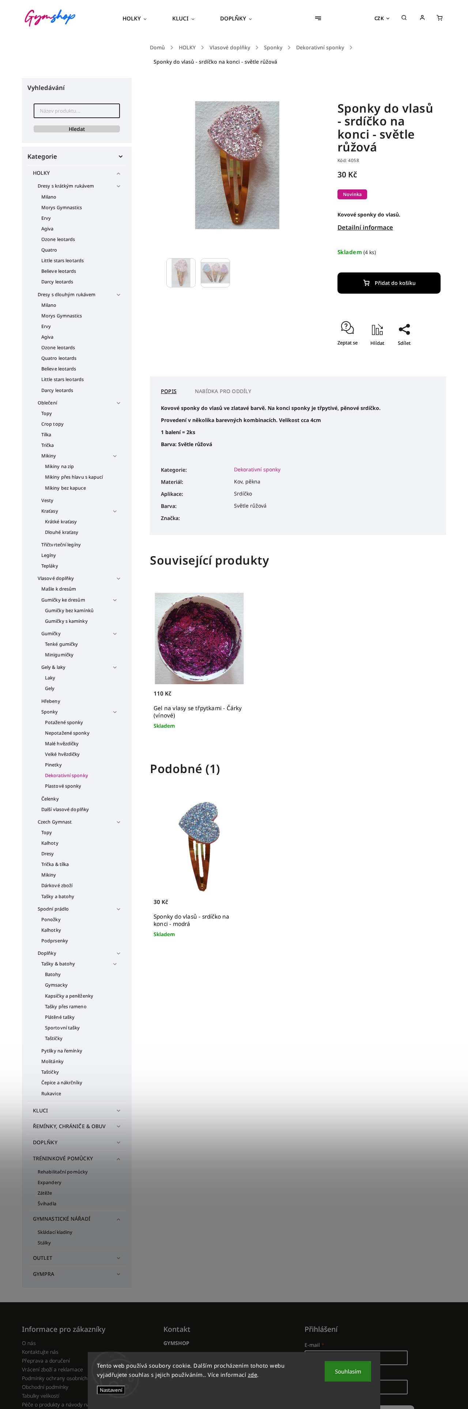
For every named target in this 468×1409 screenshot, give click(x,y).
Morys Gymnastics (61, 207)
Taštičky (54, 1038)
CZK (379, 18)
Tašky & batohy (58, 964)
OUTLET (43, 1257)
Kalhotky (51, 930)
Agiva (47, 229)
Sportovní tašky (62, 1028)
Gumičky (51, 633)
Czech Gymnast (55, 822)
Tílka (46, 435)
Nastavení (111, 1390)
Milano (49, 197)
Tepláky (49, 566)
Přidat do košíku (395, 282)
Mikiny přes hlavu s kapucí (74, 477)
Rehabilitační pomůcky (63, 1172)
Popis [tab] (169, 391)
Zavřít (417, 364)
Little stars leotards (62, 260)
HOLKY (41, 172)
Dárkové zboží (56, 885)
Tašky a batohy (57, 896)
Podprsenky (54, 941)
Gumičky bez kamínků (69, 610)
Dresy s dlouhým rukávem (66, 294)
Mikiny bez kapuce (65, 488)
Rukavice (51, 1093)
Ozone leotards (58, 239)
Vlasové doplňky (56, 578)
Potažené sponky (64, 722)
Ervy (46, 218)
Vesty (47, 500)
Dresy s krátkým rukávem (66, 186)
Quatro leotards (59, 358)
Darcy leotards (57, 282)
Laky (50, 678)
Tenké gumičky (61, 644)
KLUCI (40, 1110)
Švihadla (47, 1204)
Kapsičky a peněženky (69, 996)
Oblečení (47, 403)
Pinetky (53, 765)
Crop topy (52, 424)
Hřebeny (50, 701)
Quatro (49, 250)
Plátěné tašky (60, 1017)
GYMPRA (43, 1273)
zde (252, 1374)
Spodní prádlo (53, 909)
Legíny (48, 555)
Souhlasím (348, 1371)
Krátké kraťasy (61, 522)
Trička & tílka (55, 864)
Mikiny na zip (59, 466)
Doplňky (47, 953)
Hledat (77, 128)
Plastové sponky (63, 786)
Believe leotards (58, 271)
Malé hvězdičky (62, 744)
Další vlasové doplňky (65, 809)
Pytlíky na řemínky (61, 1051)
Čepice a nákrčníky (61, 1083)
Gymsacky (56, 985)
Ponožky (51, 919)
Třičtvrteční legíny (61, 545)
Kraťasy (49, 511)
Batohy (53, 974)
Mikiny (48, 456)
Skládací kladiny (55, 1232)
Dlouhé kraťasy (61, 532)
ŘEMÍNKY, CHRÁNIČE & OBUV (69, 1126)
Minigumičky (59, 655)
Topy (46, 413)
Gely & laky (53, 667)
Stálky (44, 1243)
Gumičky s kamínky (66, 621)
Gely (49, 688)
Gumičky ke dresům (63, 600)
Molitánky (52, 1061)
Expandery (49, 1182)
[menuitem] (140, 18)
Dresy (47, 854)
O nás (29, 1343)
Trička (47, 445)
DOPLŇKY (45, 1142)
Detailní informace (365, 227)
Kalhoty (49, 843)
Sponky (49, 712)
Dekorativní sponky (66, 775)
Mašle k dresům (58, 589)
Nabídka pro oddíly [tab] (223, 391)
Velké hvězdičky (62, 754)
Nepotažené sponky (67, 733)
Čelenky (50, 799)
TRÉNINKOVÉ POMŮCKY (63, 1158)
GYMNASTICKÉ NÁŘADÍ (61, 1218)
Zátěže (45, 1193)
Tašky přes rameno (66, 1006)
